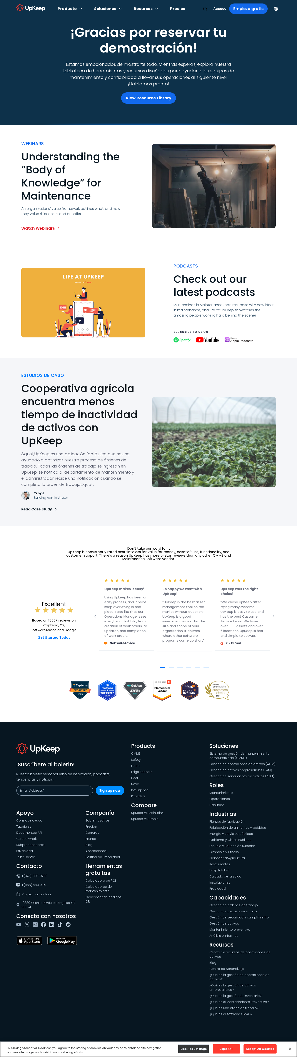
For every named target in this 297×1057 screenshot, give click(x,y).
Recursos (143, 8)
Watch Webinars (38, 228)
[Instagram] (36, 924)
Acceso (220, 8)
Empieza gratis (248, 8)
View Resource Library (148, 98)
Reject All (226, 1049)
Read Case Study (36, 509)
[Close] (290, 1048)
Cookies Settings (193, 1049)
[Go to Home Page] (30, 8)
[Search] (205, 9)
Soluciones (105, 8)
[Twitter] (28, 924)
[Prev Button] (95, 616)
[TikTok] (61, 924)
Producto (67, 8)
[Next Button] (273, 616)
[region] (148, 1049)
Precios (177, 8)
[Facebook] (44, 924)
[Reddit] (69, 924)
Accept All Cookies (260, 1049)
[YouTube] (19, 924)
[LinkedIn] (52, 924)
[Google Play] (62, 940)
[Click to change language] (276, 9)
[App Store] (30, 940)
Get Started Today (54, 637)
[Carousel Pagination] (162, 667)
